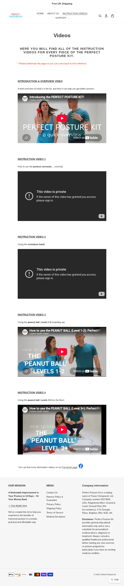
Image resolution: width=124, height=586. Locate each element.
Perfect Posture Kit (108, 574)
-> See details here (17, 505)
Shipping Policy (54, 508)
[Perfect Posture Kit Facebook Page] (81, 467)
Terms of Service (54, 512)
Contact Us (52, 492)
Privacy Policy (53, 504)
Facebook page (69, 467)
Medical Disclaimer (55, 516)
